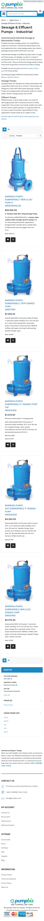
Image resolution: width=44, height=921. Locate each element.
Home (3, 20)
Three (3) (8, 705)
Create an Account (30, 1)
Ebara (16, 77)
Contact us (5, 813)
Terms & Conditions (8, 879)
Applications (14, 20)
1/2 (6, 717)
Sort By (11, 136)
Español (4, 856)
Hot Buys (4, 848)
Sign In (40, 1)
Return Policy (6, 883)
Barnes (3, 77)
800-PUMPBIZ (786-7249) (22, 905)
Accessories (5, 840)
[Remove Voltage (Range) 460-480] (11, 679)
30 (6, 732)
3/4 (6, 721)
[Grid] (9, 129)
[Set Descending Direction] (40, 135)
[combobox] (22, 14)
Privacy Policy (6, 875)
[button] (8, 239)
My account (5, 817)
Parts (3, 844)
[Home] (12, 4)
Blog (3, 860)
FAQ (2, 852)
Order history (6, 821)
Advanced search (7, 825)
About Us (4, 887)
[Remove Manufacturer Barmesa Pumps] (16, 685)
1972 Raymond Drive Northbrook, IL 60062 (22, 786)
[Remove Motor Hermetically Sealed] (19, 691)
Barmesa (11, 77)
